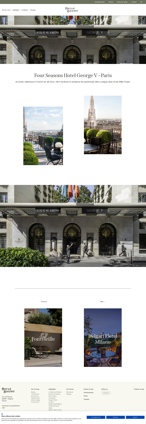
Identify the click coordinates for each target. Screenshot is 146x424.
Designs (33, 10)
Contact (133, 2)
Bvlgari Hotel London (53, 401)
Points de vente (122, 2)
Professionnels (100, 2)
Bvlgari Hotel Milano (102, 339)
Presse (111, 2)
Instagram (106, 393)
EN (141, 2)
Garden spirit (35, 398)
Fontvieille (43, 339)
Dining (33, 392)
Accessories (35, 402)
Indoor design (35, 400)
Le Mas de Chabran (55, 392)
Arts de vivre (6, 10)
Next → (102, 301)
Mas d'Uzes (53, 396)
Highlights (16, 10)
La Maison (24, 10)
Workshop (69, 392)
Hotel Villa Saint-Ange (54, 407)
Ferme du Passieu (54, 394)
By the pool (35, 396)
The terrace (35, 394)
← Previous (43, 301)
